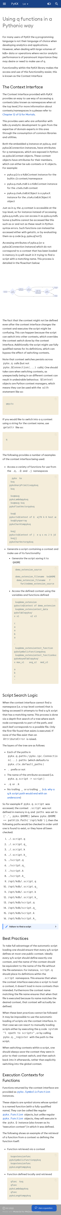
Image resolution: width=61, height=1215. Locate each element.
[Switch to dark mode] (49, 4)
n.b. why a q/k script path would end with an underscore (31, 793)
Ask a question (45, 1208)
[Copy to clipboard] (55, 399)
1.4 (24, 4)
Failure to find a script (20, 926)
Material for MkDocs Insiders (27, 1211)
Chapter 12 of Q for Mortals (19, 114)
